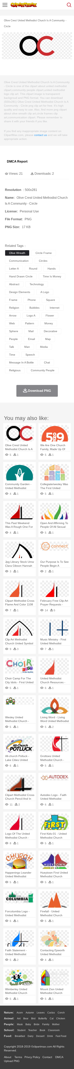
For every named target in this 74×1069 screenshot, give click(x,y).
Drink (50, 1036)
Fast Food (61, 1036)
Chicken (60, 1018)
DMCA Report (17, 161)
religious (15, 370)
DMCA (59, 1057)
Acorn (20, 1012)
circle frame (44, 252)
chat (47, 362)
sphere (13, 331)
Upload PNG (12, 1061)
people (13, 339)
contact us (40, 135)
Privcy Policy (32, 1057)
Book (42, 1030)
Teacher (32, 1030)
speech (30, 354)
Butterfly (42, 1018)
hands (52, 268)
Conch (61, 1012)
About (7, 1057)
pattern (29, 323)
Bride (36, 1024)
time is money (52, 276)
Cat (51, 1018)
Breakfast (20, 1036)
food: (8, 1036)
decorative (50, 331)
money (48, 323)
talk (11, 346)
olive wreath (17, 252)
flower (50, 315)
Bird (33, 1018)
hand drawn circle (21, 276)
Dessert (40, 1036)
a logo (44, 292)
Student (21, 1030)
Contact (47, 1057)
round (33, 268)
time (12, 354)
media (44, 346)
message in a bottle (21, 362)
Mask (20, 1024)
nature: (9, 1012)
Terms (18, 1057)
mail (31, 331)
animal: (9, 1018)
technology (37, 284)
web (12, 323)
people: (9, 1024)
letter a (14, 268)
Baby (28, 1024)
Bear (25, 1018)
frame (13, 299)
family (45, 1024)
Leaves (41, 1012)
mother (56, 1024)
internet (54, 307)
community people (42, 370)
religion (14, 307)
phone (32, 299)
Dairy (30, 1036)
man (27, 346)
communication (19, 260)
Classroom (54, 1030)
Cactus (51, 1012)
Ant (19, 1018)
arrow (12, 315)
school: (9, 1030)
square (50, 299)
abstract (14, 284)
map (48, 339)
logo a (31, 315)
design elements (19, 292)
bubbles (34, 307)
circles (43, 260)
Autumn (30, 1012)
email (31, 339)
